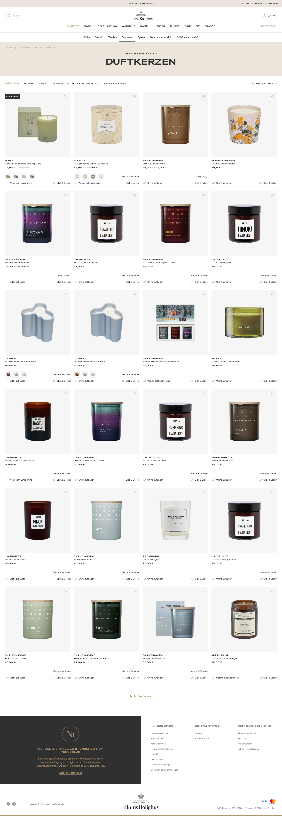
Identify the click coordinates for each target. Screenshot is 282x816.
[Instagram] (14, 804)
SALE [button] (270, 83)
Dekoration (26, 47)
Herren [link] (160, 26)
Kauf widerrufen (158, 743)
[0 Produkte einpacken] (274, 15)
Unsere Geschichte (247, 733)
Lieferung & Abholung (161, 733)
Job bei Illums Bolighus (248, 749)
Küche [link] (86, 37)
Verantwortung (245, 743)
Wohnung (12, 47)
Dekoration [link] (127, 37)
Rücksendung (157, 738)
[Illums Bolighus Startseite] (141, 15)
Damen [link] (145, 26)
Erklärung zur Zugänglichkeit (164, 769)
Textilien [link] (112, 37)
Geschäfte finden (251, 3)
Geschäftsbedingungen (40, 803)
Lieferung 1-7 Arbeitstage (141, 3)
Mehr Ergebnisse (141, 696)
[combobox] (25, 16)
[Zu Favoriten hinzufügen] (65, 96)
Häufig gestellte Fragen (162, 749)
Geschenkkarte (202, 738)
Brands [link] (210, 26)
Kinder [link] (175, 26)
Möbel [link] (88, 26)
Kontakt (154, 754)
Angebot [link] (73, 26)
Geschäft (242, 738)
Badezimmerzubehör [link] (161, 37)
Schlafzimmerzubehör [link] (188, 37)
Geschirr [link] (99, 37)
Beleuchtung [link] (107, 26)
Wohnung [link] (129, 26)
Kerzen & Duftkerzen (46, 47)
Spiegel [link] (141, 37)
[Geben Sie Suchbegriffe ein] (9, 16)
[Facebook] (8, 804)
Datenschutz (58, 803)
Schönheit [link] (192, 26)
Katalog (198, 733)
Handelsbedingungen (161, 764)
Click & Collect (157, 759)
